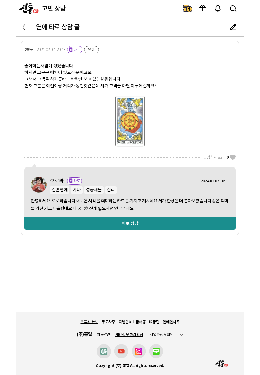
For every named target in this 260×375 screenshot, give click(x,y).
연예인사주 (171, 321)
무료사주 (108, 321)
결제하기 (187, 8)
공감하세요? (216, 157)
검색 (233, 8)
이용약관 (103, 335)
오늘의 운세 (89, 321)
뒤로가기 (25, 27)
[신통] (28, 8)
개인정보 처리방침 (129, 334)
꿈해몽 (140, 321)
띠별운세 (125, 321)
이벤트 (202, 8)
